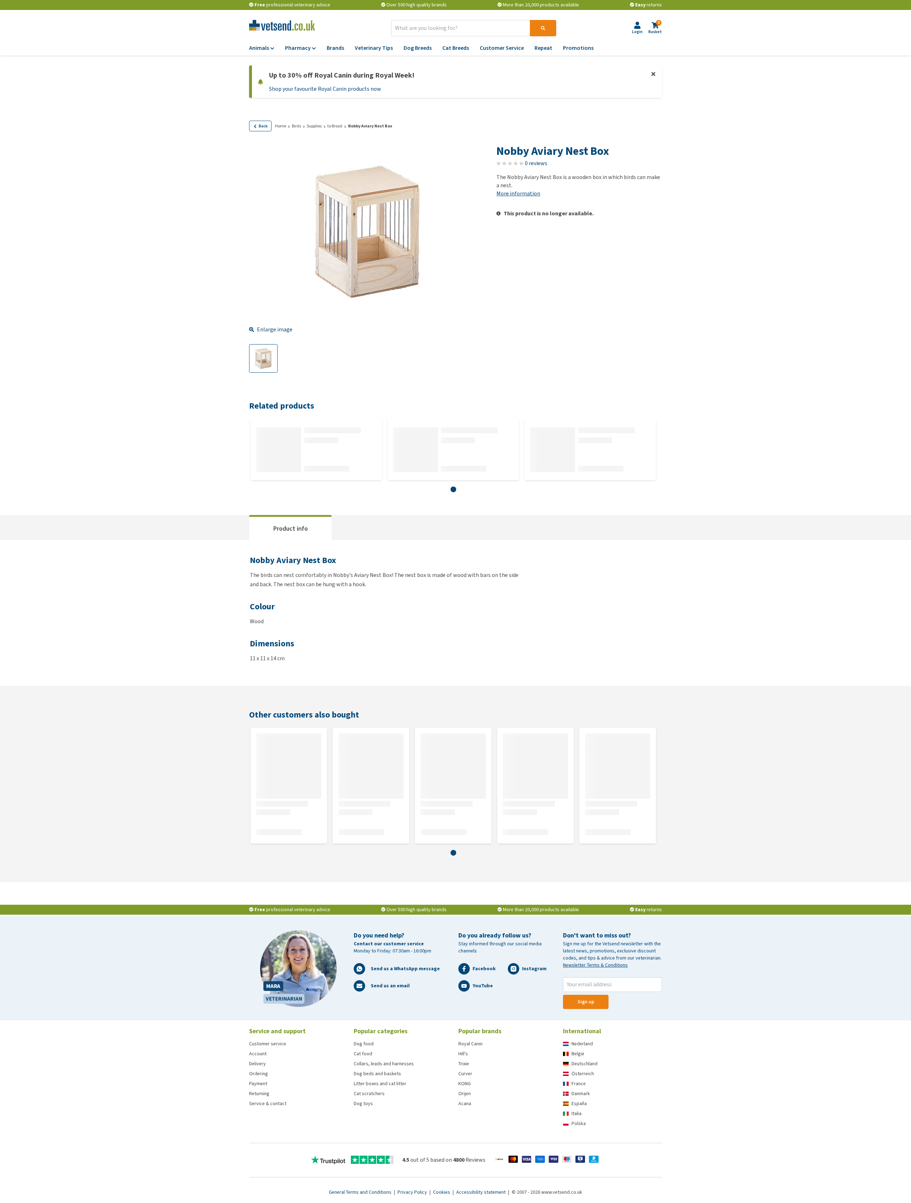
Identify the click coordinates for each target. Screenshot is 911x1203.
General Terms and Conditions (361, 1192)
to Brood (334, 126)
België (578, 1053)
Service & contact (267, 1103)
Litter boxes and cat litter (380, 1083)
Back (263, 126)
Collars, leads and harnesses (384, 1063)
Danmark (581, 1093)
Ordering (258, 1073)
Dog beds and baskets (377, 1073)
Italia (576, 1113)
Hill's (463, 1053)
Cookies (442, 1192)
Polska (579, 1123)
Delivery (257, 1063)
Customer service (267, 1043)
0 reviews (536, 163)
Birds (296, 126)
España (579, 1103)
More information (518, 193)
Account (258, 1053)
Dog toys (363, 1103)
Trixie (463, 1063)
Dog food (364, 1043)
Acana (464, 1103)
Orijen (464, 1093)
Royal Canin (470, 1043)
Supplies (314, 126)
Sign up (586, 1001)
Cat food (363, 1053)
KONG (464, 1083)
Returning (259, 1093)
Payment (258, 1083)
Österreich (583, 1073)
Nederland (582, 1043)
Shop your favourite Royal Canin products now (325, 89)
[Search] (543, 28)
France (579, 1083)
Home (280, 126)
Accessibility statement (481, 1192)
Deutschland (584, 1063)
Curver (465, 1073)
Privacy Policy (412, 1192)
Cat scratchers (369, 1093)
